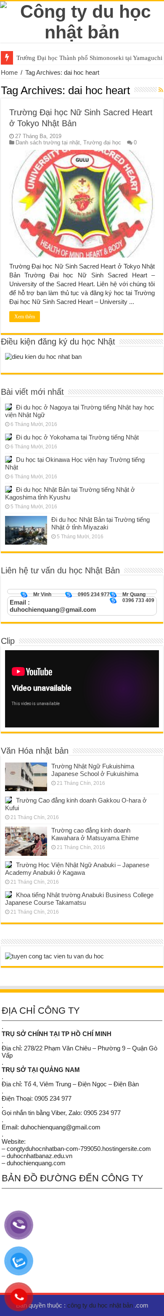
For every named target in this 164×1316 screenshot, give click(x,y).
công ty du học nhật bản (101, 1305)
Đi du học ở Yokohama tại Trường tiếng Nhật (77, 437)
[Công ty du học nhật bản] (82, 20)
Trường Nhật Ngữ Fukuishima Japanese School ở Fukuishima (94, 769)
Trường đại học (102, 142)
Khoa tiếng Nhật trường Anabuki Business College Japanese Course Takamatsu (79, 898)
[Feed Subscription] (161, 90)
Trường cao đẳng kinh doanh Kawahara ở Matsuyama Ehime (95, 834)
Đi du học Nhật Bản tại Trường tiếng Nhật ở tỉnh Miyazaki (100, 523)
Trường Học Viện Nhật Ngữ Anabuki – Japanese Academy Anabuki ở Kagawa (77, 868)
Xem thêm (24, 317)
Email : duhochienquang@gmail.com (53, 606)
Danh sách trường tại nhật (48, 142)
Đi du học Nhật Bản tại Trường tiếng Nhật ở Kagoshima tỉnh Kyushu (70, 493)
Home (9, 72)
